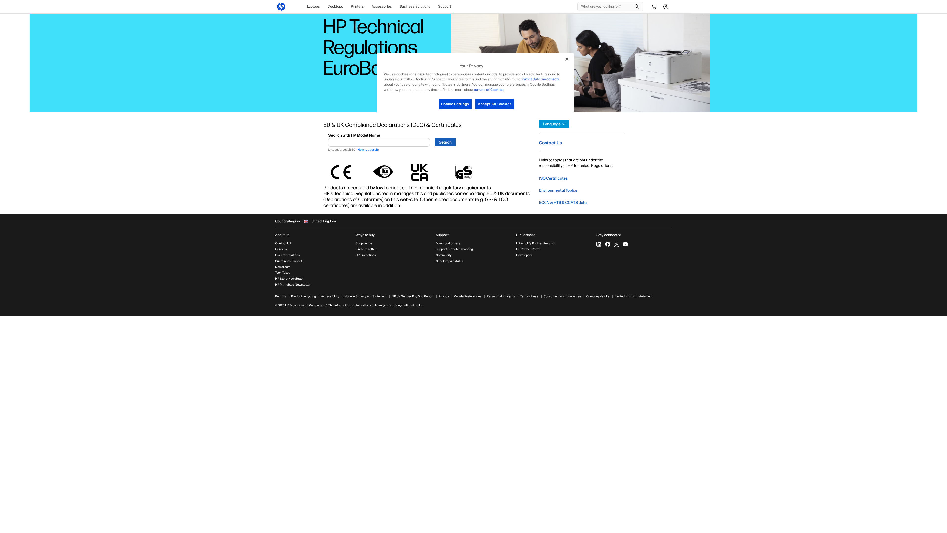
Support (444, 6)
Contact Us (550, 143)
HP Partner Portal (528, 249)
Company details (598, 296)
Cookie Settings (455, 104)
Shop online (364, 243)
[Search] (637, 7)
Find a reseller (366, 249)
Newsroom (282, 267)
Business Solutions (415, 6)
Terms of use (529, 296)
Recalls (280, 296)
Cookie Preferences (468, 296)
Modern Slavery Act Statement (365, 296)
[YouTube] (625, 244)
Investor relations (287, 255)
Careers (281, 249)
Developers (524, 255)
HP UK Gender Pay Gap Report (413, 296)
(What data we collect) (540, 79)
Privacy (444, 296)
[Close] (567, 59)
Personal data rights (501, 296)
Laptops (313, 6)
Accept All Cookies (495, 104)
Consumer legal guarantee (562, 296)
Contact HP (283, 243)
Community (443, 255)
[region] (475, 85)
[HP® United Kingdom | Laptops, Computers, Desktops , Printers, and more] (281, 7)
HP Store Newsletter (289, 278)
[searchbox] (607, 6)
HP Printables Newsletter (292, 284)
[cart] (654, 7)
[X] (616, 244)
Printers (357, 6)
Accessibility (330, 296)
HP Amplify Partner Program (535, 243)
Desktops (335, 6)
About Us (282, 235)
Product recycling (303, 296)
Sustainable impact (288, 261)
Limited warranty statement (634, 296)
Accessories (382, 6)
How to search (368, 149)
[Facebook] (607, 244)
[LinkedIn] (598, 244)
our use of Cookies (488, 90)
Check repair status (449, 261)
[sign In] (666, 7)
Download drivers (448, 243)
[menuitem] (313, 7)
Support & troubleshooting (454, 249)
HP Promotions (366, 255)
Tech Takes (282, 272)
